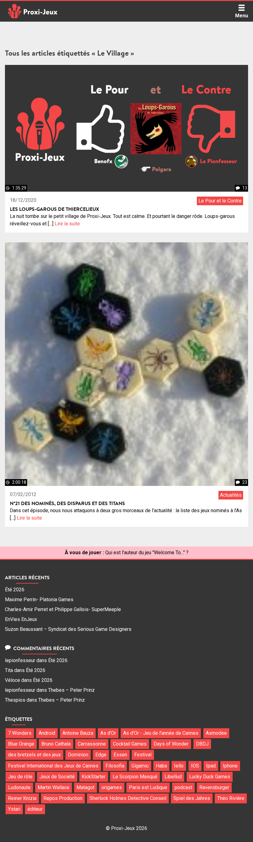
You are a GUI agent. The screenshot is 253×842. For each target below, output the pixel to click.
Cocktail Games (130, 744)
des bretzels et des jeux (34, 755)
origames (112, 787)
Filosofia (115, 766)
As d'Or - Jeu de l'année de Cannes (160, 733)
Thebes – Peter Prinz (71, 690)
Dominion (78, 755)
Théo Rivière (230, 798)
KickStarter (94, 777)
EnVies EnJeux (21, 619)
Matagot (85, 787)
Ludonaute (19, 787)
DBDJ (202, 744)
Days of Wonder (171, 744)
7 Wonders (19, 733)
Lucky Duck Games (209, 777)
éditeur (35, 809)
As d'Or (108, 733)
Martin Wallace (53, 787)
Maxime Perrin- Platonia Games (39, 599)
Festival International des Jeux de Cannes (53, 766)
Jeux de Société (57, 777)
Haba (161, 766)
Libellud (173, 777)
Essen (120, 755)
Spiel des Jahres (191, 798)
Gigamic (140, 766)
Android (47, 733)
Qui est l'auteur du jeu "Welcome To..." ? (147, 552)
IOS (195, 766)
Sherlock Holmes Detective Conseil (127, 798)
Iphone (230, 766)
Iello (179, 766)
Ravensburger (214, 787)
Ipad (211, 766)
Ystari (14, 809)
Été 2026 (14, 590)
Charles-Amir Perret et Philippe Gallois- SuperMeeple (63, 609)
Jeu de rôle (20, 777)
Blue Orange (21, 744)
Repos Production (63, 798)
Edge (100, 755)
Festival (142, 755)
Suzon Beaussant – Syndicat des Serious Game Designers (68, 629)
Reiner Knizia (22, 798)
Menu (241, 16)
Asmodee (216, 733)
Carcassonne (92, 744)
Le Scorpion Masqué (135, 777)
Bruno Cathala (56, 744)
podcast (183, 787)
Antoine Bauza (77, 733)
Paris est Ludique (148, 787)
